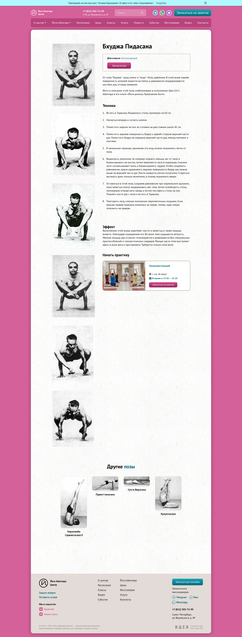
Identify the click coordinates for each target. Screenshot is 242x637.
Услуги (124, 22)
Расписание (83, 22)
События (154, 22)
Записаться (193, 13)
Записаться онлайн (187, 582)
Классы (111, 22)
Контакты (202, 22)
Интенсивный (129, 58)
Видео (188, 22)
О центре (39, 22)
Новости (139, 22)
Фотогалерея (171, 22)
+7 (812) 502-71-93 (93, 11)
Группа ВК (49, 609)
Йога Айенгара (60, 22)
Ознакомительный (159, 265)
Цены (98, 22)
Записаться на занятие (163, 284)
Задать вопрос (47, 592)
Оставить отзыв (48, 597)
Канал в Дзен (50, 614)
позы (129, 466)
